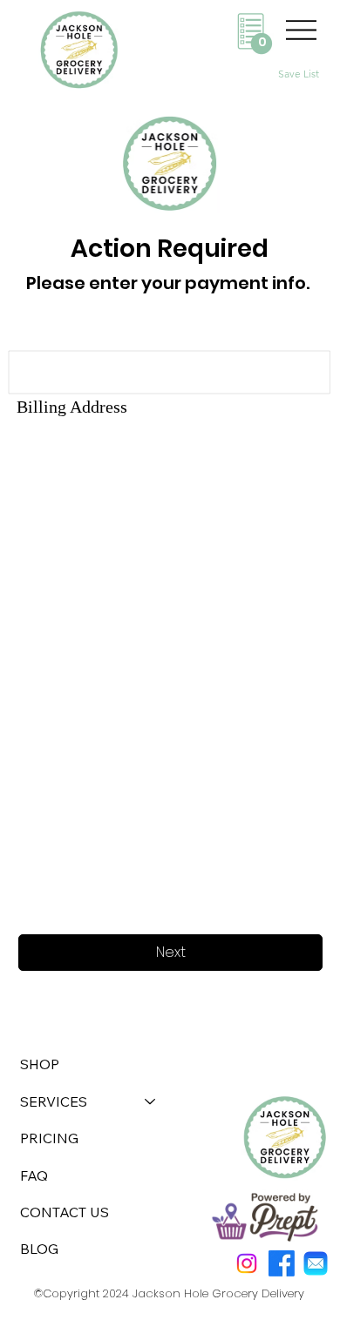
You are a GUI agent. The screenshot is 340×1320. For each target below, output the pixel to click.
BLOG (39, 1248)
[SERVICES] (151, 1101)
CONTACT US (64, 1212)
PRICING (49, 1138)
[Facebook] (282, 1263)
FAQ (34, 1175)
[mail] (316, 1263)
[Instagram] (247, 1263)
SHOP (39, 1064)
